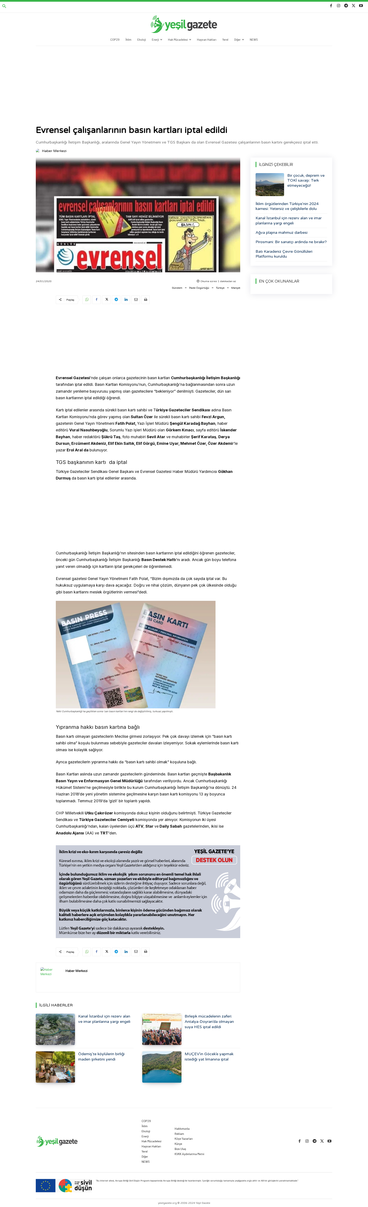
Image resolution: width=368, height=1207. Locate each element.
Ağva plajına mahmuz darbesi (282, 232)
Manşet (235, 287)
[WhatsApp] (86, 300)
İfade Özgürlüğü (199, 287)
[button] (4, 6)
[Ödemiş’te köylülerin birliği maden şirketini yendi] (55, 1067)
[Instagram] (338, 6)
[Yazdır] (145, 300)
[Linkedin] (126, 300)
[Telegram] (346, 6)
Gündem (177, 287)
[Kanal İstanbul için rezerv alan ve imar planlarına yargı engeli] (55, 1029)
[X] (353, 6)
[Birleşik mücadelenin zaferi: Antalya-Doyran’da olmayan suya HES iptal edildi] (161, 1029)
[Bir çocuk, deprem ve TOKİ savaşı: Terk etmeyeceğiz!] (270, 184)
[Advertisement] (184, 78)
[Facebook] (331, 6)
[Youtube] (361, 6)
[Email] (135, 300)
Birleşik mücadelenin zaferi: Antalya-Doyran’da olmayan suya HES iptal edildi (209, 1021)
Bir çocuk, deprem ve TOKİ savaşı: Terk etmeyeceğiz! (306, 180)
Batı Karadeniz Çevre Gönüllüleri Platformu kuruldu (284, 254)
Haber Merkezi (54, 151)
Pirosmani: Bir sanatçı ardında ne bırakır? (291, 242)
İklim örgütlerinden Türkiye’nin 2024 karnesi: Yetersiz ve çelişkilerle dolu (287, 206)
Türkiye (220, 287)
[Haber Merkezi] (38, 151)
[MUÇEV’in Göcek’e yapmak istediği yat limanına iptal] (161, 1067)
